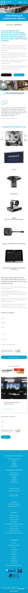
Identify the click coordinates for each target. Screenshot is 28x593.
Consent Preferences (15, 587)
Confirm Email (4, 339)
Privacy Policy (14, 560)
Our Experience (14, 549)
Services (14, 543)
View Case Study (7, 409)
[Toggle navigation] (25, 2)
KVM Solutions (14, 521)
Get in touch (14, 591)
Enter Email (3, 334)
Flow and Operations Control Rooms (14, 533)
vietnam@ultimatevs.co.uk (14, 504)
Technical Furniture (14, 528)
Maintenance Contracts (14, 545)
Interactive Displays (14, 526)
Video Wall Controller (14, 515)
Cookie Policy (14, 563)
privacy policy (12, 344)
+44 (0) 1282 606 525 (14, 488)
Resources (14, 558)
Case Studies (14, 554)
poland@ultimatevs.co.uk (14, 506)
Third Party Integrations (14, 530)
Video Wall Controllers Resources (14, 565)
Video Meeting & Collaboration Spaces (14, 524)
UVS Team (14, 552)
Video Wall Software (14, 517)
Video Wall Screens (14, 519)
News (14, 556)
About (14, 547)
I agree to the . (8, 344)
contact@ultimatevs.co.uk (14, 490)
